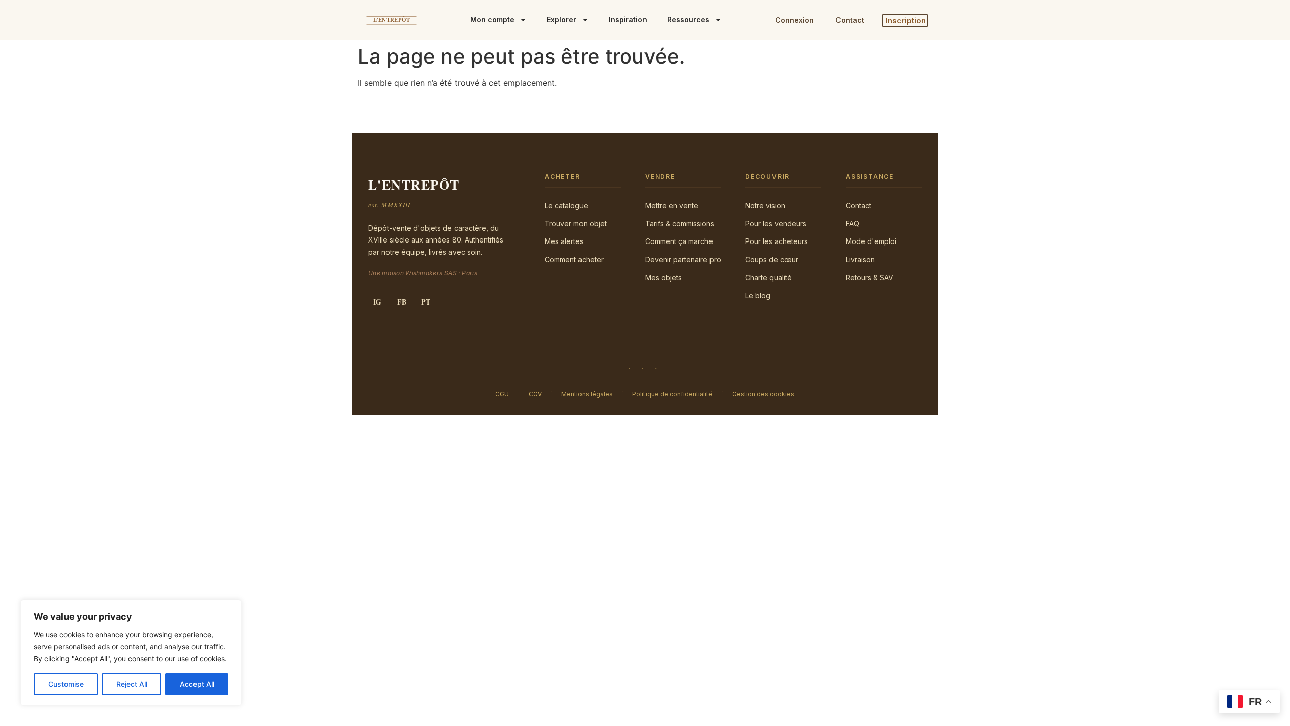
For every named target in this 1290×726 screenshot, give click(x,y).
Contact (849, 20)
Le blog (757, 295)
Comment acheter (574, 259)
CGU (502, 394)
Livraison (860, 259)
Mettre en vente (671, 205)
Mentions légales (587, 394)
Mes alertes (564, 241)
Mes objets (663, 277)
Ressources (688, 19)
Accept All (197, 684)
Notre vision (765, 205)
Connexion (794, 20)
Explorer (561, 19)
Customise (66, 684)
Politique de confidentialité (672, 394)
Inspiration (628, 19)
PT (425, 301)
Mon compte (492, 19)
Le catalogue (566, 205)
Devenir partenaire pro (683, 259)
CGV (535, 394)
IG (377, 301)
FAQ (852, 223)
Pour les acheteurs (776, 241)
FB (401, 301)
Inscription (906, 20)
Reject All (131, 684)
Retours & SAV (869, 277)
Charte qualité (768, 277)
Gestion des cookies (763, 394)
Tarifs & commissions (679, 223)
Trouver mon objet (576, 223)
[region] (131, 653)
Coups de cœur (771, 259)
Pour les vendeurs (775, 223)
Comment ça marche (679, 241)
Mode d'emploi (871, 241)
